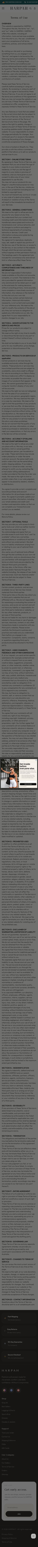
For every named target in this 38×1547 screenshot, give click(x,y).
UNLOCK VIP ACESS (28, 784)
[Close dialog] (36, 760)
